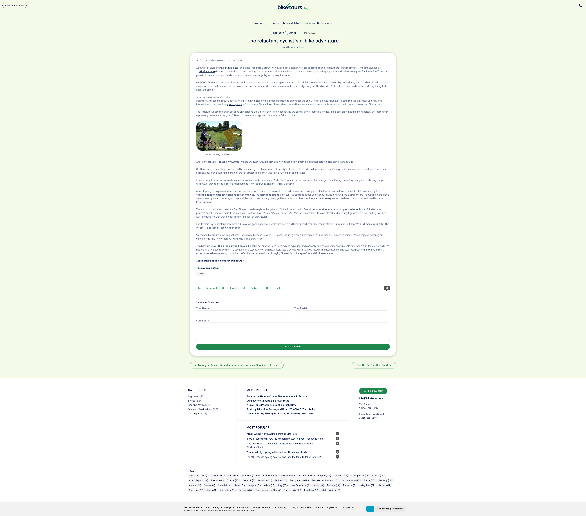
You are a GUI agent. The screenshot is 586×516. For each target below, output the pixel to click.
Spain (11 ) (212, 490)
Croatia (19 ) (378, 475)
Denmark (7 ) (249, 480)
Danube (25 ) (233, 480)
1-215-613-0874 (368, 417)
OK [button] (370, 508)
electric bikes (231, 67)
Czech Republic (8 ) (198, 480)
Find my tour (375, 391)
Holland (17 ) (239, 485)
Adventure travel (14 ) (199, 475)
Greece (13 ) (195, 485)
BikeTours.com (207, 71)
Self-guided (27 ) (367, 485)
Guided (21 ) (224, 485)
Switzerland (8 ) (228, 490)
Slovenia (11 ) (385, 485)
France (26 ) (370, 480)
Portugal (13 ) (333, 485)
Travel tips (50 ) (311, 490)
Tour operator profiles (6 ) (268, 490)
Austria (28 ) (247, 475)
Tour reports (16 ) (292, 490)
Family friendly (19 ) (299, 480)
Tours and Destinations (318, 23)
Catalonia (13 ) (341, 475)
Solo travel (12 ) (196, 490)
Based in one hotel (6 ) (267, 475)
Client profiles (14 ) (360, 475)
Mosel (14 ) (318, 485)
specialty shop (234, 104)
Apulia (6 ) (233, 475)
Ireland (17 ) (269, 485)
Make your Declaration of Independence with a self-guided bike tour (238, 365)
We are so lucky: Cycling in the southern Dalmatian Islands (276, 452)
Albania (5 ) (219, 475)
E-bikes (200, 273)
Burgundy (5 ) (324, 475)
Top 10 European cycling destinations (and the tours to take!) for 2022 (283, 457)
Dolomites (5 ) (265, 480)
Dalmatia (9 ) (217, 480)
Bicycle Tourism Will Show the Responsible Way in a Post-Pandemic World (285, 438)
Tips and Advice (292, 23)
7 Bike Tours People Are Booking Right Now (271, 405)
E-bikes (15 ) (281, 480)
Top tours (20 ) (246, 490)
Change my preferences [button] (390, 508)
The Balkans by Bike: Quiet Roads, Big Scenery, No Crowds (280, 413)
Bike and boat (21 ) (290, 475)
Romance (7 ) (349, 485)
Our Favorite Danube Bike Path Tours (267, 400)
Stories (275, 23)
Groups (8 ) (209, 485)
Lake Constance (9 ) (300, 485)
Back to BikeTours (14, 5)
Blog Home (287, 47)
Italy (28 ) (283, 485)
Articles (300, 47)
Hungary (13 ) (254, 485)
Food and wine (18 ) (351, 480)
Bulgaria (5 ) (309, 475)
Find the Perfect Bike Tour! (372, 365)
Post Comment (293, 346)
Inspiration (260, 23)
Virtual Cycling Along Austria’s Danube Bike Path (271, 433)
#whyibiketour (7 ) (331, 490)
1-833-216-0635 (368, 408)
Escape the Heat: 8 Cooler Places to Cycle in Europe (276, 396)
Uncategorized (195, 413)
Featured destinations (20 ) (325, 480)
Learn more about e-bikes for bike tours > (220, 260)
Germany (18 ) (385, 480)
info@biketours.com (371, 398)
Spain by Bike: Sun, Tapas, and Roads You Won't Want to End (281, 409)
